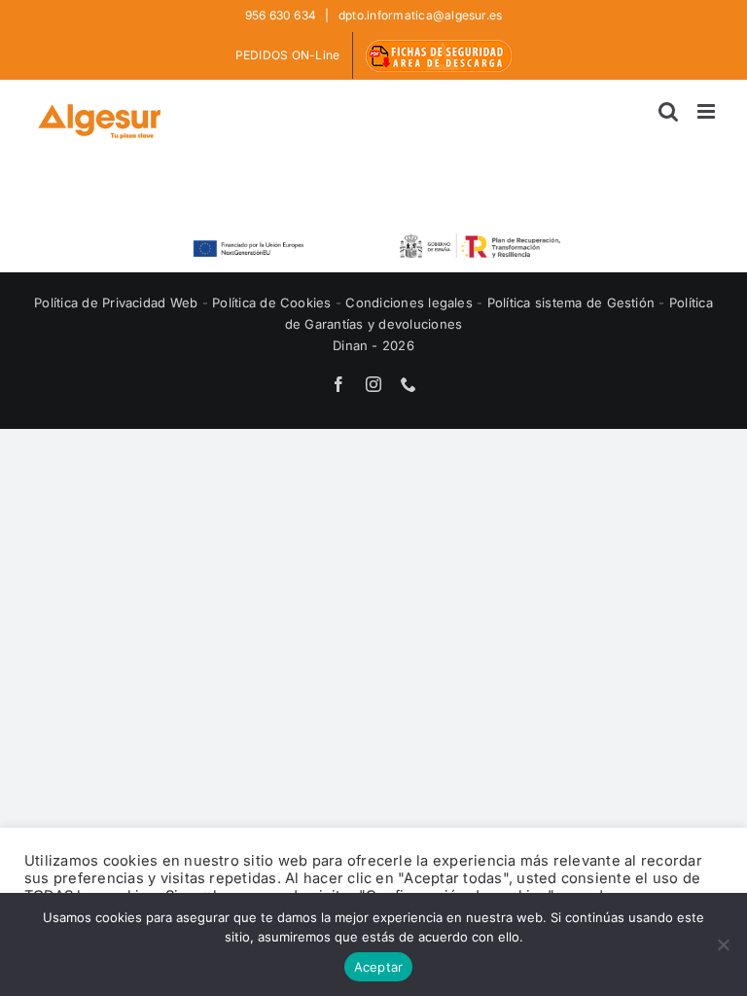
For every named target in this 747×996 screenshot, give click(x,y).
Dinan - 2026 (373, 345)
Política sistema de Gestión (571, 302)
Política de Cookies (274, 302)
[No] (722, 944)
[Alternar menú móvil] (707, 111)
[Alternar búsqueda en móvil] (668, 111)
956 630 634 (282, 15)
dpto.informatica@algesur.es (419, 15)
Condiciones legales (411, 302)
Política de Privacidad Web (117, 302)
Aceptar (379, 967)
